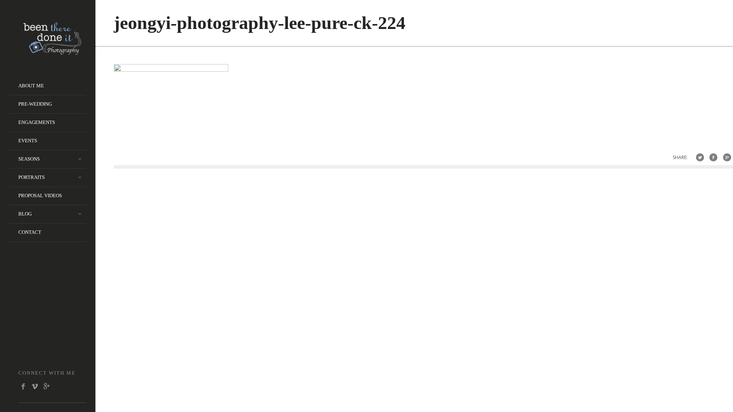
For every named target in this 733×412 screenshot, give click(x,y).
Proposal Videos (40, 195)
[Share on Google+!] (727, 157)
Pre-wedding (35, 104)
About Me (31, 86)
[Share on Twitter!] (700, 157)
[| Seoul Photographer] (52, 52)
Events (27, 140)
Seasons (29, 159)
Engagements (36, 122)
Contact (29, 232)
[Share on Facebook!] (713, 157)
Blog (25, 214)
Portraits (31, 177)
